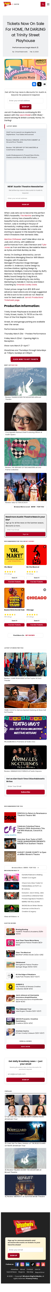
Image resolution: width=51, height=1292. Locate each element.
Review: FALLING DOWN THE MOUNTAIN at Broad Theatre (23, 1171)
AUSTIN (16, 4)
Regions (22, 1272)
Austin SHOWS (10, 923)
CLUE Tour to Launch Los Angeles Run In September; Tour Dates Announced (21, 133)
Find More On (24, 635)
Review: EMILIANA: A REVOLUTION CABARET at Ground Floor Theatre (23, 141)
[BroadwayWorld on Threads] (38, 1264)
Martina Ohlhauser (13, 239)
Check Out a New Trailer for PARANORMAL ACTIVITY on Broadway (32, 886)
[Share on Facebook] (34, 84)
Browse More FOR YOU (24, 867)
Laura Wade (24, 115)
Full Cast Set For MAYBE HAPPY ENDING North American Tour (24, 1117)
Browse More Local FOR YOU (29, 507)
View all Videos (10, 916)
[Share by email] (44, 84)
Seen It (14, 578)
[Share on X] (39, 84)
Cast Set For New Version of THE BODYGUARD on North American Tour (25, 1144)
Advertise (14, 1269)
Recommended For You (13, 806)
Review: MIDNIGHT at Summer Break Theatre (25, 1196)
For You (14, 365)
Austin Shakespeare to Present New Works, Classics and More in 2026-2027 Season (23, 156)
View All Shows (25, 1041)
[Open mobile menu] (48, 4)
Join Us (37, 1269)
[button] (43, 4)
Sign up (25, 1080)
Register (30, 4)
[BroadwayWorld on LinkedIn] (27, 1264)
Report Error (39, 1272)
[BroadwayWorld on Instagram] (22, 1264)
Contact (30, 1269)
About (22, 1269)
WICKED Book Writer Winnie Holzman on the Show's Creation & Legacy (32, 908)
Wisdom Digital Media (32, 1276)
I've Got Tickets (14, 582)
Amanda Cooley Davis (26, 284)
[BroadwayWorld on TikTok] (33, 1264)
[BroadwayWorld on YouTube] (43, 1264)
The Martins (25, 215)
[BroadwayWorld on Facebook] (17, 1264)
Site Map (30, 1272)
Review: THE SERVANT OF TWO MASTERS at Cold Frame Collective (22, 148)
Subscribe (25, 792)
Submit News (12, 1272)
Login (37, 4)
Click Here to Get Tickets (25, 359)
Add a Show (25, 1047)
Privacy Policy (32, 1278)
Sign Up (25, 107)
